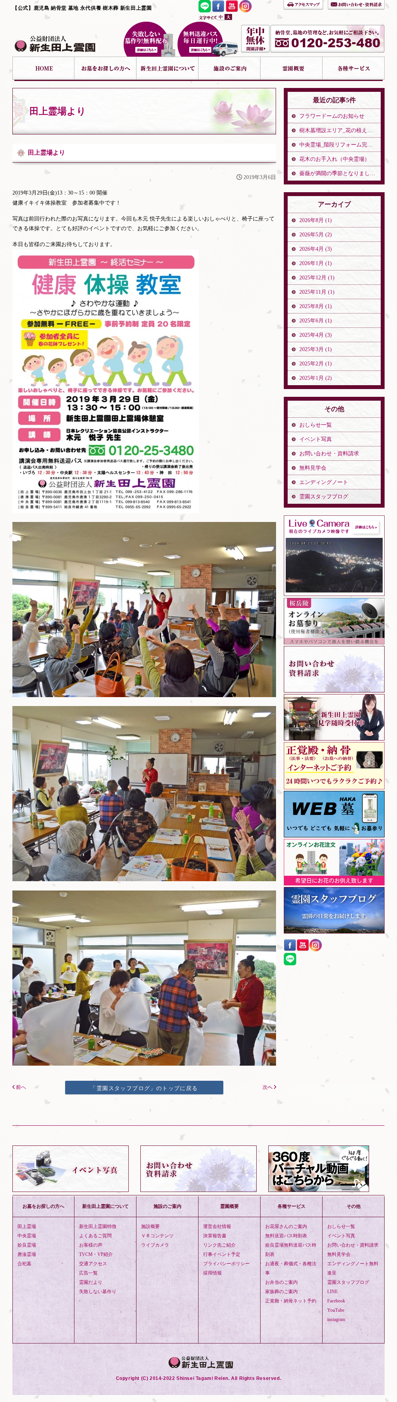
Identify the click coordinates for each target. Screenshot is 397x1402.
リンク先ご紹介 (219, 1245)
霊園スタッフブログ (323, 496)
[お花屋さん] (334, 883)
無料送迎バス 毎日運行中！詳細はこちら (207, 39)
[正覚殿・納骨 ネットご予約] (334, 787)
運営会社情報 (217, 1226)
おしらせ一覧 (315, 425)
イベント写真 (315, 439)
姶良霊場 (26, 1245)
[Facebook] (218, 10)
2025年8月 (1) (315, 306)
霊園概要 (292, 69)
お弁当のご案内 (281, 1282)
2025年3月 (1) (315, 349)
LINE (332, 1291)
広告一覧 (88, 1273)
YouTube (335, 1310)
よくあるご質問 (95, 1235)
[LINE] (204, 10)
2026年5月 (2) (315, 235)
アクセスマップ (303, 4)
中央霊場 (26, 1235)
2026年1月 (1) (315, 263)
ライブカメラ (155, 1245)
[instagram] (245, 10)
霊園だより (90, 1282)
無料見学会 (312, 468)
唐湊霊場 (26, 1254)
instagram (336, 1319)
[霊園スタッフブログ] (334, 931)
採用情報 (212, 1273)
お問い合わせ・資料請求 (356, 4)
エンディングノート (323, 482)
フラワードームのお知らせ (331, 116)
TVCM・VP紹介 (96, 1254)
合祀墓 (24, 1263)
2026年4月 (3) (315, 249)
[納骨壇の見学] (334, 738)
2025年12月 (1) (317, 278)
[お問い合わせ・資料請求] (334, 690)
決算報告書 (214, 1235)
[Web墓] (334, 835)
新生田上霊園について (167, 69)
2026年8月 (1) (315, 220)
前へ (20, 1087)
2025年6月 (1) (315, 321)
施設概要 (150, 1226)
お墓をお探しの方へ (105, 69)
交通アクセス (93, 1263)
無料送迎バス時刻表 (286, 1235)
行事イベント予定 (221, 1254)
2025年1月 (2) (315, 378)
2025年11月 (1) (317, 292)
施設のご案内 (229, 69)
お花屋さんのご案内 (286, 1226)
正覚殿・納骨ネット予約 (290, 1301)
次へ (268, 1087)
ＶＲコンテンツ (157, 1235)
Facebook (336, 1301)
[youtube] (232, 10)
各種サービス (354, 69)
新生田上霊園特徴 (97, 1226)
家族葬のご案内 (281, 1291)
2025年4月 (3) (315, 335)
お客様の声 (90, 1245)
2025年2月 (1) (315, 364)
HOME (43, 69)
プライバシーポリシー (226, 1263)
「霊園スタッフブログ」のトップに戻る (144, 1088)
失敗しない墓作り (149, 39)
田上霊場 (26, 1226)
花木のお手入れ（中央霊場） (334, 159)
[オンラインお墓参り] (334, 642)
